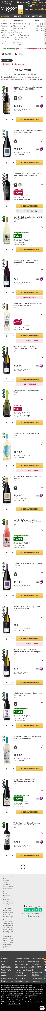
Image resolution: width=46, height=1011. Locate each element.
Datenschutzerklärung (23, 970)
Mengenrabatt (36, 48)
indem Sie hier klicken (15, 994)
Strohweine (6, 33)
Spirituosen (6, 35)
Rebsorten (36, 973)
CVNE (16, 39)
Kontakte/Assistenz (22, 959)
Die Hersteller (37, 967)
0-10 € (39, 24)
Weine (5, 37)
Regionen (35, 976)
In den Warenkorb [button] (29, 119)
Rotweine (6, 24)
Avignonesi (18, 30)
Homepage (5, 959)
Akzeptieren (42, 1008)
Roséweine (6, 30)
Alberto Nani (19, 26)
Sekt (4, 28)
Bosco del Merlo (20, 37)
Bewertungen (20, 973)
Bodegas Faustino (21, 35)
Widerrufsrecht (20, 976)
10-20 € (39, 26)
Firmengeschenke (8, 981)
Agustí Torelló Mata (21, 24)
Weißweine (7, 26)
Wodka (5, 43)
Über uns (4, 961)
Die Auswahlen (37, 978)
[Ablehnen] (43, 986)
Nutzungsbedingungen (23, 967)
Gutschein (35, 964)
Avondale (17, 33)
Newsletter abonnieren (23, 961)
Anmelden (28, 9)
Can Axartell (18, 42)
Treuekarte (23, 2)
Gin (3, 41)
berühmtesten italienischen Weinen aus (7, 946)
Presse (3, 976)
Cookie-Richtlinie (15, 1004)
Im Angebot (23, 48)
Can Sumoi (18, 44)
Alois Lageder (19, 28)
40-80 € (39, 30)
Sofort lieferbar (9, 48)
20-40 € (39, 28)
